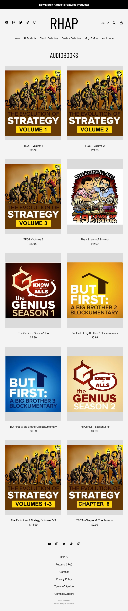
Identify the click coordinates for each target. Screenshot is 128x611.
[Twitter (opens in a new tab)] (20, 22)
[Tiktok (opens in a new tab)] (27, 22)
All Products (30, 38)
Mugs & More (91, 38)
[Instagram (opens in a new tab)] (13, 22)
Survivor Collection (71, 38)
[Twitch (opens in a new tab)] (34, 22)
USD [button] (103, 22)
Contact (64, 571)
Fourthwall (69, 603)
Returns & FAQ (64, 564)
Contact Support (64, 593)
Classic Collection (49, 38)
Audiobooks (108, 38)
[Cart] (121, 22)
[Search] (114, 22)
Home (17, 38)
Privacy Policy (64, 579)
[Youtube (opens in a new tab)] (6, 22)
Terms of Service (64, 586)
